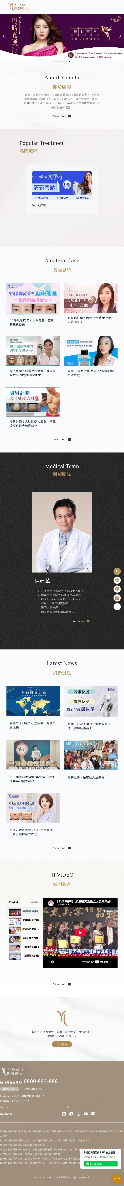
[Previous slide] (52, 483)
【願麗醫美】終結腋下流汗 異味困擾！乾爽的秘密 (30, 955)
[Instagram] (79, 1114)
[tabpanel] (80, 933)
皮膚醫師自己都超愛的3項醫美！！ (30, 920)
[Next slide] (71, 483)
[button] (116, 7)
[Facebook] (71, 1114)
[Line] (64, 1114)
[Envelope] (93, 1114)
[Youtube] (86, 1114)
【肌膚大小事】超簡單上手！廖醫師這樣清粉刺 (30, 946)
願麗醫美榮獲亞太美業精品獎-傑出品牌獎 (30, 911)
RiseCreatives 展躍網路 (55, 1177)
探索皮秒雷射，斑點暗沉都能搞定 (30, 929)
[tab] (24, 911)
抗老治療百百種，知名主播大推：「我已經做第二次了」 (30, 937)
